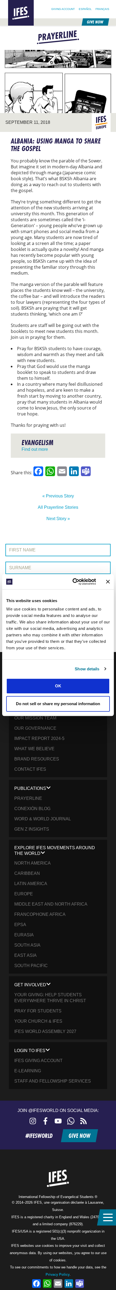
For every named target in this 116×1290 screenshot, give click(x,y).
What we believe (34, 748)
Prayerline (28, 798)
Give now (95, 22)
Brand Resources (36, 759)
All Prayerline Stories (58, 507)
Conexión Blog (32, 808)
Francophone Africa (40, 914)
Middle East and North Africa (50, 904)
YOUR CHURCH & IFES (38, 1021)
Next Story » (58, 518)
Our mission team (35, 718)
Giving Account (63, 9)
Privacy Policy (58, 1274)
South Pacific (31, 965)
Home (13, 2)
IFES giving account (38, 1060)
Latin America (30, 883)
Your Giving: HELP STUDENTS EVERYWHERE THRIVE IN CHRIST (50, 997)
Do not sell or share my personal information (58, 703)
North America (32, 863)
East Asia (25, 955)
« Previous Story (58, 496)
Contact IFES (30, 769)
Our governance (35, 728)
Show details (87, 669)
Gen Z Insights (31, 829)
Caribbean (27, 873)
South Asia (27, 945)
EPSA (20, 924)
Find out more (35, 449)
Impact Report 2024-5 (39, 738)
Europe (23, 894)
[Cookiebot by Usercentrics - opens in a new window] (73, 581)
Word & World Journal (42, 819)
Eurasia (24, 935)
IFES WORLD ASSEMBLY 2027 (45, 1031)
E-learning (27, 1071)
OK (58, 686)
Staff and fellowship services (52, 1081)
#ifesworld (39, 1136)
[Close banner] (108, 581)
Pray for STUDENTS (38, 1011)
